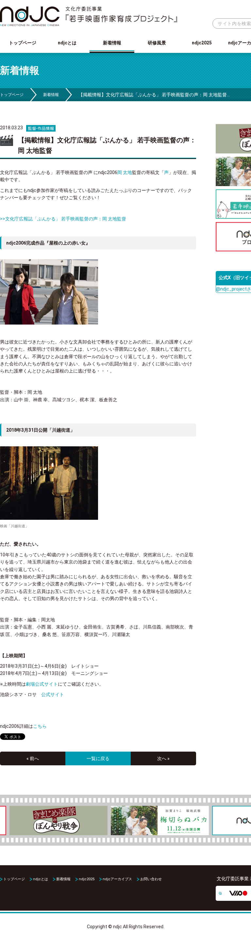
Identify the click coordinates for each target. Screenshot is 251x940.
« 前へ (32, 758)
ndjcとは (67, 42)
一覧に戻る (98, 758)
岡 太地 (124, 172)
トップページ (22, 42)
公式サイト (52, 694)
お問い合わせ (151, 879)
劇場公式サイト (42, 684)
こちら (40, 726)
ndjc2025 (202, 42)
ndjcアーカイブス (117, 879)
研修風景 (157, 42)
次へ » (163, 758)
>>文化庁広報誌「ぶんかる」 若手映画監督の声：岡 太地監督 (63, 218)
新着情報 (112, 42)
